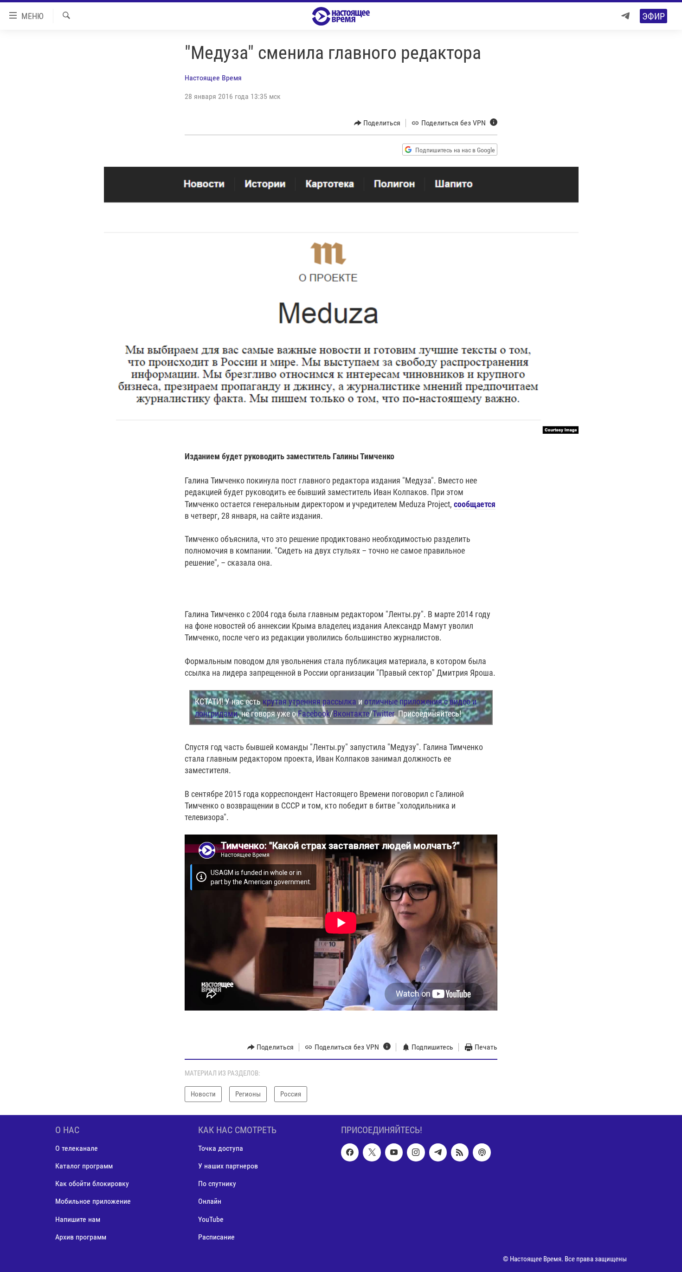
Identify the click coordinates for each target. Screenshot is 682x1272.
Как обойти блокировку (92, 1183)
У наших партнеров (228, 1165)
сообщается (474, 504)
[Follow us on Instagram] (416, 1152)
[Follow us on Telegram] (438, 1152)
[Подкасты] (481, 1152)
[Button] (377, 123)
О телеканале (76, 1148)
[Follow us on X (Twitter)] (371, 1152)
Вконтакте (351, 713)
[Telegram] (625, 16)
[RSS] (460, 1152)
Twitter (383, 713)
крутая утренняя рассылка (309, 701)
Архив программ (80, 1237)
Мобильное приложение (93, 1201)
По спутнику (217, 1183)
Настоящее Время (213, 77)
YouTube (211, 1219)
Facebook (314, 713)
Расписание (216, 1237)
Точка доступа (220, 1148)
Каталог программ (84, 1165)
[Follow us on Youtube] (394, 1152)
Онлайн (209, 1201)
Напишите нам (77, 1219)
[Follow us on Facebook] (350, 1152)
